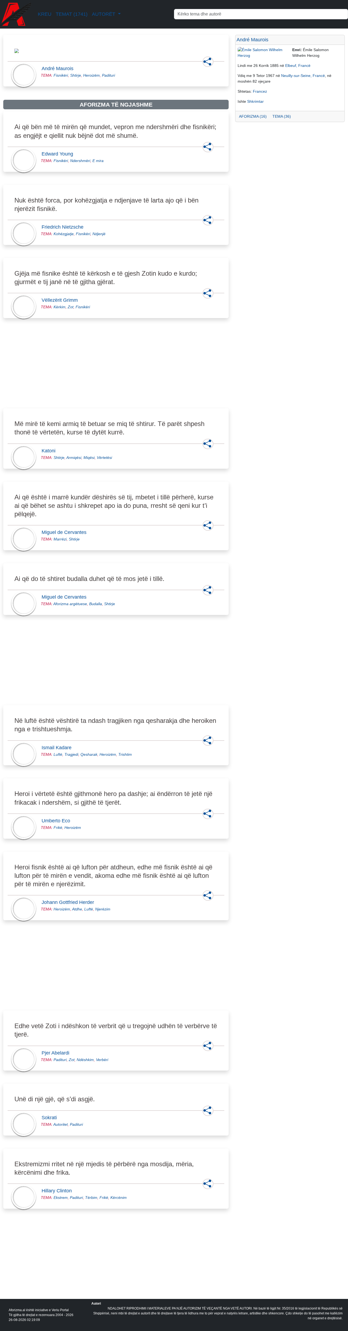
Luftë (58, 754)
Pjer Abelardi (57, 1053)
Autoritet (60, 1124)
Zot (70, 307)
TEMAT (72, 14)
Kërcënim (118, 1197)
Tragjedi (71, 754)
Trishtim (125, 754)
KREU (44, 14)
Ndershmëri (80, 160)
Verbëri (102, 1060)
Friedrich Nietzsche (64, 227)
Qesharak (88, 754)
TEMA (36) (281, 116)
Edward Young (59, 154)
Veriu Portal (60, 1310)
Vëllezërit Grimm (61, 300)
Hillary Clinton (58, 1190)
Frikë (58, 827)
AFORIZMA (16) (253, 116)
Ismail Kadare (58, 747)
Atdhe (77, 909)
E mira (98, 160)
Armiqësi (73, 457)
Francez (260, 91)
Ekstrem (61, 1197)
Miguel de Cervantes (65, 532)
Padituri (108, 75)
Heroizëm (91, 75)
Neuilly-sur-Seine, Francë (303, 75)
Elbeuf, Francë (297, 65)
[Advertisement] (116, 369)
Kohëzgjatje (64, 234)
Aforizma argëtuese (70, 604)
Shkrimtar (255, 101)
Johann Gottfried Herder (69, 902)
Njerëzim (102, 909)
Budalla (95, 604)
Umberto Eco (57, 820)
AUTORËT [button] (104, 14)
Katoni (50, 450)
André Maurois (59, 68)
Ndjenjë (98, 234)
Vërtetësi (104, 457)
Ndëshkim (85, 1060)
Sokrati (51, 1117)
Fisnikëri (61, 75)
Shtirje (75, 75)
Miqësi (89, 457)
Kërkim (60, 307)
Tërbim (91, 1197)
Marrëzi (60, 539)
